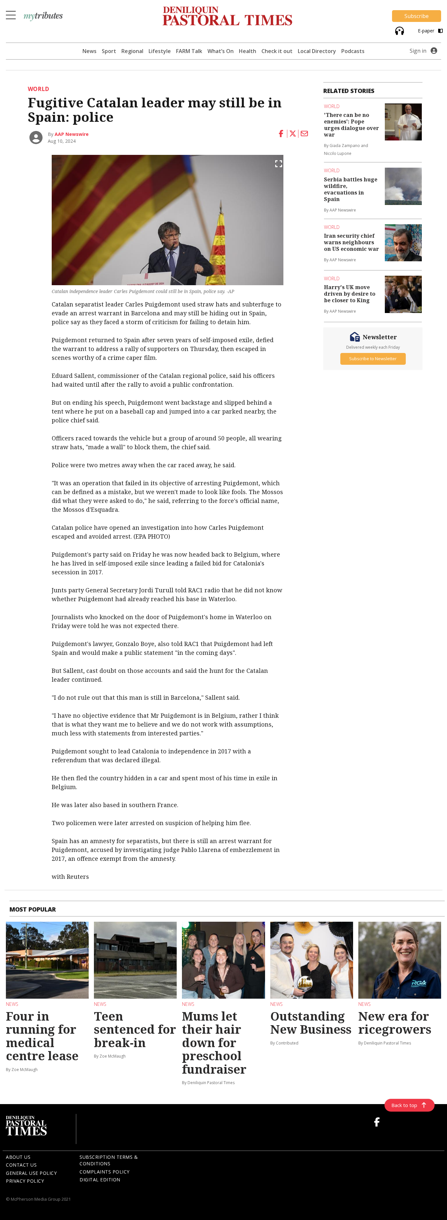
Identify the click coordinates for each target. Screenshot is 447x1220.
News (89, 51)
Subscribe (416, 16)
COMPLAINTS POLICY (105, 1172)
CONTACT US (21, 1165)
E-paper (427, 31)
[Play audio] (399, 30)
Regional (132, 51)
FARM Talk (189, 51)
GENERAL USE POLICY (31, 1173)
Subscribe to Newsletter (373, 358)
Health (247, 51)
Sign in (418, 50)
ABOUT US (18, 1157)
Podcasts (353, 51)
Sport (109, 51)
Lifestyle (160, 51)
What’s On (220, 51)
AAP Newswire (72, 134)
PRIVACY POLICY (25, 1181)
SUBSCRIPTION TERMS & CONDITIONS (109, 1160)
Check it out (277, 51)
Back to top (404, 1105)
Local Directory (317, 51)
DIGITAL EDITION (100, 1179)
